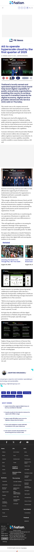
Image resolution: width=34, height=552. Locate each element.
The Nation (24, 548)
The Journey (16, 478)
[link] (12, 256)
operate (19, 396)
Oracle (13, 393)
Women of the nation (16, 473)
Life (13, 448)
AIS (8, 393)
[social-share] (19, 8)
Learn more (4, 535)
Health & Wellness (15, 467)
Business (4, 478)
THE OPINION (27, 509)
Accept (5, 538)
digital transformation (8, 396)
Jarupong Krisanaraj (22, 56)
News (3, 448)
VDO (24, 448)
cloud (19, 393)
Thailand (26, 517)
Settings (5, 541)
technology (27, 393)
